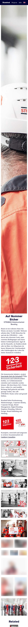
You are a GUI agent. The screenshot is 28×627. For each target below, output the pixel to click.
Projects (14, 2)
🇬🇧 (24, 2)
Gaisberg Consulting (8, 437)
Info (20, 2)
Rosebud (6, 2)
